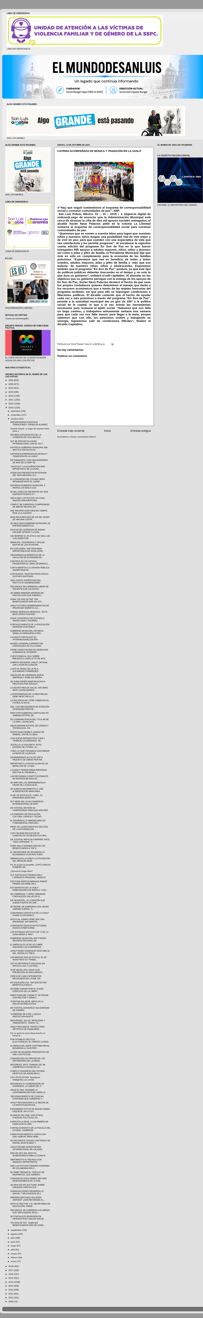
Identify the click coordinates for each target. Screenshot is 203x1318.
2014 (11, 1282)
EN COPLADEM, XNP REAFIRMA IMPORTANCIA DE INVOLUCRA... (27, 550)
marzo (14, 1254)
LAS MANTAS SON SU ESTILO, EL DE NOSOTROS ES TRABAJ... (28, 958)
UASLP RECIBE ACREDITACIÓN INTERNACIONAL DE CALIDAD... (27, 1148)
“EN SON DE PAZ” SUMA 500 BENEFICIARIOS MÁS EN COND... (27, 1224)
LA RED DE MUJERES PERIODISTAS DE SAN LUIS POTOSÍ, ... (29, 1053)
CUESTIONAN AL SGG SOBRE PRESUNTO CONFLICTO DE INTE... (28, 657)
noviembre (16, 415)
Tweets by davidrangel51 (17, 318)
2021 (11, 400)
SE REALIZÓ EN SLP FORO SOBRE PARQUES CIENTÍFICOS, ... (27, 1186)
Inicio (107, 430)
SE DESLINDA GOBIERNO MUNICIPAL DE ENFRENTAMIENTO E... (30, 524)
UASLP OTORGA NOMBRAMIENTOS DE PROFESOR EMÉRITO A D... (29, 607)
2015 (11, 1278)
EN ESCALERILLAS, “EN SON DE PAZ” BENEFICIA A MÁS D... (28, 984)
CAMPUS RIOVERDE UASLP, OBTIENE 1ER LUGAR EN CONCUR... (29, 663)
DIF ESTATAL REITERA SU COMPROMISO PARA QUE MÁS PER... (30, 809)
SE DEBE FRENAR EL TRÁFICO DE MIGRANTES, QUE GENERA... (27, 1173)
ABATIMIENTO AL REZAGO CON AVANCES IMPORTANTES (26, 1161)
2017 (11, 1270)
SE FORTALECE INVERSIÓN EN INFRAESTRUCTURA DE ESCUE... (27, 1217)
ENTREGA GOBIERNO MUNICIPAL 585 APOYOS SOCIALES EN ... (29, 448)
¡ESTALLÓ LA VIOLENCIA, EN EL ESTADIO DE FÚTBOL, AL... (26, 746)
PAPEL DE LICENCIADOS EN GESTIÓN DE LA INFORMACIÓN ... (29, 828)
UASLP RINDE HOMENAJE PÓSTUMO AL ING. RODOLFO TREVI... (30, 952)
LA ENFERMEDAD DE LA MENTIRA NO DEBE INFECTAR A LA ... (29, 695)
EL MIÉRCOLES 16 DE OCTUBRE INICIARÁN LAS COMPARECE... (26, 946)
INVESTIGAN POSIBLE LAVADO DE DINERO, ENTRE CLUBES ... (27, 733)
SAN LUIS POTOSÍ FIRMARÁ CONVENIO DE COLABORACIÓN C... (30, 1167)
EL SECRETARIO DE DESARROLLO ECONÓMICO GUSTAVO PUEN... (27, 853)
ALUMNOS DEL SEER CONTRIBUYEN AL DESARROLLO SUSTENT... (29, 1047)
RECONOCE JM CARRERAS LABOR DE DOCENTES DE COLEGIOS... (29, 588)
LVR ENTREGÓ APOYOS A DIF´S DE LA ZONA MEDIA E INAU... (29, 933)
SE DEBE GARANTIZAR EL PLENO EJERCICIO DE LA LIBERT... (27, 990)
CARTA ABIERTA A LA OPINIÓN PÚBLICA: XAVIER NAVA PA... (30, 569)
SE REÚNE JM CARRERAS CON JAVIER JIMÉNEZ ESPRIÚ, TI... (29, 908)
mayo (14, 1246)
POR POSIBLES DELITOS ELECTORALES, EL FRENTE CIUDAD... (30, 1040)
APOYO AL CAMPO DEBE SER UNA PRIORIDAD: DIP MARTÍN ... (27, 920)
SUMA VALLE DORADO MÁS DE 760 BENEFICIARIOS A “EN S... (27, 847)
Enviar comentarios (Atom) (83, 437)
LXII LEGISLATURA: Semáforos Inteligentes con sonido (25, 1078)
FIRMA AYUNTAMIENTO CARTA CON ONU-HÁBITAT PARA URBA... (28, 1135)
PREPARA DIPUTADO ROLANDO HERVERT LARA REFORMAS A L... (28, 1198)
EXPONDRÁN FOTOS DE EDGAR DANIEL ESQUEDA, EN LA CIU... (30, 1110)
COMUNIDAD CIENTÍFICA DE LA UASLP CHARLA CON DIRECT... (29, 914)
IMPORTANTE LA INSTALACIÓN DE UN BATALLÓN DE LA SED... (29, 765)
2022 (11, 396)
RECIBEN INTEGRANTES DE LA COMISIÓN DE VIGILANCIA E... (26, 436)
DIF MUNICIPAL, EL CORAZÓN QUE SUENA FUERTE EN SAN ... (27, 901)
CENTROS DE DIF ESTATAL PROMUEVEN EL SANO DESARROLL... (30, 562)
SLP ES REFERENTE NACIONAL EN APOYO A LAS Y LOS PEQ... (27, 964)
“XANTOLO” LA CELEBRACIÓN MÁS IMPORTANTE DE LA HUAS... (27, 467)
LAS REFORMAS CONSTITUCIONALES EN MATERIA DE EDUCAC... (29, 777)
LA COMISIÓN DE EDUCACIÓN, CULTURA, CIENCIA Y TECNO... (26, 815)
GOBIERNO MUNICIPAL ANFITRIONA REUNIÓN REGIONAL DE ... (28, 939)
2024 (11, 388)
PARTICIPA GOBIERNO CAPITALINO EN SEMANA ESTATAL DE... (29, 714)
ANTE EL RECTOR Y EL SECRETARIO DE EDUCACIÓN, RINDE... (30, 1205)
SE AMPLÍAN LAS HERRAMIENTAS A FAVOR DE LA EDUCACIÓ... (27, 784)
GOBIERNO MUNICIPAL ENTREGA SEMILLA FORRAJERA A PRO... (26, 632)
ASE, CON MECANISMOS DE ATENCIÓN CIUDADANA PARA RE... (29, 708)
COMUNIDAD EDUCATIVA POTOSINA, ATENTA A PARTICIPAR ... (28, 927)
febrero (14, 1257)
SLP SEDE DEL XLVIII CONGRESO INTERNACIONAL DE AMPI (26, 802)
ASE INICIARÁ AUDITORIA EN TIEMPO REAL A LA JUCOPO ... (28, 512)
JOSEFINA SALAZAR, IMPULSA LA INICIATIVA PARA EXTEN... (26, 1002)
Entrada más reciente (71, 430)
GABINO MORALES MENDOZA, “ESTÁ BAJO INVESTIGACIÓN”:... (28, 613)
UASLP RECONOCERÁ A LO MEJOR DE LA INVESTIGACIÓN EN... (29, 1104)
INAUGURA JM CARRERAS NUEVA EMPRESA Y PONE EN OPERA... (27, 676)
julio (13, 1238)
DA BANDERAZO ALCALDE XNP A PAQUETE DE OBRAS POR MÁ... (27, 758)
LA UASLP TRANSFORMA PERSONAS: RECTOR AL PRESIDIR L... (28, 771)
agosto (14, 1234)
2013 (11, 1286)
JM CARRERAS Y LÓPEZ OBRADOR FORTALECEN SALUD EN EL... (27, 895)
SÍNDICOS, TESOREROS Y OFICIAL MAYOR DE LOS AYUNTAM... (27, 543)
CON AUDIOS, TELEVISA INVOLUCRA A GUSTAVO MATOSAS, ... (29, 575)
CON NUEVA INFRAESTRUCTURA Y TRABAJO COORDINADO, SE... (27, 739)
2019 (11, 408)
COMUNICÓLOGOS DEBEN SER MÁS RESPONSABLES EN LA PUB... (28, 1179)
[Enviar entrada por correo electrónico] (112, 344)
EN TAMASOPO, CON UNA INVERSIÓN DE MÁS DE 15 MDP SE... (29, 461)
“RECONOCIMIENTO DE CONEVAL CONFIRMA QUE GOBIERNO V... (27, 1097)
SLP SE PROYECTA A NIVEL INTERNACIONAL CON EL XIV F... (27, 442)
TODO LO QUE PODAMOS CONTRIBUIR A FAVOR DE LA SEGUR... (29, 752)
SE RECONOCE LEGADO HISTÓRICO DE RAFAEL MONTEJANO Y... (30, 1141)
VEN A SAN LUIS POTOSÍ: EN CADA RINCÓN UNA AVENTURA (27, 499)
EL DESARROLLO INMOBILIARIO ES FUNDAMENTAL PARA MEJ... (27, 822)
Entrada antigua (140, 430)
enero (14, 1261)
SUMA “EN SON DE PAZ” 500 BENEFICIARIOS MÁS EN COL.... (27, 600)
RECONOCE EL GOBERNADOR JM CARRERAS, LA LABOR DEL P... (27, 1085)
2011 (11, 1294)
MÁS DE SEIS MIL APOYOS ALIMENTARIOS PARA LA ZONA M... (28, 1154)
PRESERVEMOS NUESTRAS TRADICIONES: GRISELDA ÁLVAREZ (29, 423)
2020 (11, 404)
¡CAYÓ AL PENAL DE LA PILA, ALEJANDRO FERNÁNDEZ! (24, 670)
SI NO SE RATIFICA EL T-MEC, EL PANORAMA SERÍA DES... (26, 796)
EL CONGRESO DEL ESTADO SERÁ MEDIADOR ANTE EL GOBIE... (27, 480)
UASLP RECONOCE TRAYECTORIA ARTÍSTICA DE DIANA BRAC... (27, 1028)
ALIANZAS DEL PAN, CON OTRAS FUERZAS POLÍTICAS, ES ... (26, 1116)
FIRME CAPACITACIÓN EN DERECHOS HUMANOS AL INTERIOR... (29, 651)
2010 (11, 1298)
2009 (11, 1301)
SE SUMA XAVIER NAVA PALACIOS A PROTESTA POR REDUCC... (27, 682)
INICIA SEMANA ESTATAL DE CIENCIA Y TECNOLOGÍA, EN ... (29, 727)
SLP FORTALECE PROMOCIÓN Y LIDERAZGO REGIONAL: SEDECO (28, 876)
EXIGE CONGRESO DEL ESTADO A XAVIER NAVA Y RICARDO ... (27, 619)
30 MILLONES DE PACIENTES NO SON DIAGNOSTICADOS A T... (29, 493)
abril (13, 1250)
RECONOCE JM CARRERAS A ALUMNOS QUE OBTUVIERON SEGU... (30, 1211)
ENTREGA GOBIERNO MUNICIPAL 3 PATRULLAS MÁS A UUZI (27, 486)
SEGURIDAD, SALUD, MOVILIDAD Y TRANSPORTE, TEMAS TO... (27, 1021)
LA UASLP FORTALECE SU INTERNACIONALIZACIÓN (24, 638)
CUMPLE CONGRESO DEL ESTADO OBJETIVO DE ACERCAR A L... (27, 1072)
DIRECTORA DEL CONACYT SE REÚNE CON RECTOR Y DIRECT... (29, 996)
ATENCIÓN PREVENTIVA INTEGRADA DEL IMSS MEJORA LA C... (28, 474)
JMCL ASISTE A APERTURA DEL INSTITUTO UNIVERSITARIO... (26, 581)
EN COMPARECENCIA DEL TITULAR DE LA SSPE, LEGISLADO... (29, 720)
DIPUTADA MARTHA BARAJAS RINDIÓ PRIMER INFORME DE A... (28, 882)
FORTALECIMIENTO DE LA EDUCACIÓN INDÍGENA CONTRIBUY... (29, 625)
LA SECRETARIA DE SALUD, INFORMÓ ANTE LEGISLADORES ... (29, 689)
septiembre (16, 1230)
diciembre (16, 411)
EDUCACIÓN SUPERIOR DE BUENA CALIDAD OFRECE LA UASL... (27, 531)
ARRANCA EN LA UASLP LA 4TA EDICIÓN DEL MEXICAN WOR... (30, 859)
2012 (11, 1290)
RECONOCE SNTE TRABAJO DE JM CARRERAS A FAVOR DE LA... (27, 1066)
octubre (15, 419)
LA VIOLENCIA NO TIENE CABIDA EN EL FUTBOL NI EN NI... (29, 701)
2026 (11, 380)
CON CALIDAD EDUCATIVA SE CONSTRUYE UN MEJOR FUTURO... (29, 834)
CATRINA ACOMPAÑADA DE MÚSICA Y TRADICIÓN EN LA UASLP (29, 455)
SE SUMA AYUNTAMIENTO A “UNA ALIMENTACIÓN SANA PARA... (26, 790)
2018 (11, 1266)
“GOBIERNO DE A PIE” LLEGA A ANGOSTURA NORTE (25, 1015)
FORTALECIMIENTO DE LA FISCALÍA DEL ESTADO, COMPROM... (30, 1129)
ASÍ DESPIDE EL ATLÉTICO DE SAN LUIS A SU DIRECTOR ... (30, 537)
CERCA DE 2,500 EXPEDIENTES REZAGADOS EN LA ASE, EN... (26, 977)
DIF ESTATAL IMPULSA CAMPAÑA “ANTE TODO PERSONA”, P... (30, 840)
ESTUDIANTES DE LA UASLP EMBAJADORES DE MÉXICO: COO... (29, 889)
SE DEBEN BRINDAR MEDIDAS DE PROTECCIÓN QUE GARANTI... (27, 594)
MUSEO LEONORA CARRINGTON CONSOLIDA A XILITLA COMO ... (27, 644)
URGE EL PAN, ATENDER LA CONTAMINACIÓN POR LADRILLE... (28, 1091)
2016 (11, 1274)
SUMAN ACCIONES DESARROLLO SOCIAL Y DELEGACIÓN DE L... (27, 1192)
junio (13, 1242)
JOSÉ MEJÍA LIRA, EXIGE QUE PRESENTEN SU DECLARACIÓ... (27, 971)
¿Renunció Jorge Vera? (21, 871)
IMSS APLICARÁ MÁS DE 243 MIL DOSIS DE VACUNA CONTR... (29, 518)
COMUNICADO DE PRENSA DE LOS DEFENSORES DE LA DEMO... (27, 1059)
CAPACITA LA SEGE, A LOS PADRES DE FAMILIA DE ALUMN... (29, 1123)
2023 (11, 392)
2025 (11, 384)
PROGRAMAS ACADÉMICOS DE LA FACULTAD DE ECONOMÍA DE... (27, 556)
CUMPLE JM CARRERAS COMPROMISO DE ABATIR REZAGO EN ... (29, 505)
